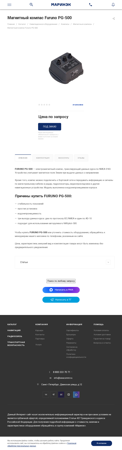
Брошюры (71, 334)
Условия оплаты (101, 330)
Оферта (69, 339)
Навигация (14, 330)
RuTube (61, 394)
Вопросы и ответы (102, 343)
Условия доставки (102, 334)
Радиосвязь (14, 336)
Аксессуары (63, 158)
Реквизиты (71, 343)
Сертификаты (72, 330)
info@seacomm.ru (63, 378)
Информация (74, 324)
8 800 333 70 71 (61, 372)
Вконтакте (46, 394)
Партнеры (40, 339)
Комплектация (43, 158)
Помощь (99, 324)
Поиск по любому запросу (61, 281)
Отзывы (81, 158)
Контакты (39, 334)
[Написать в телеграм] (61, 302)
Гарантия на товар (102, 339)
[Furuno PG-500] (66, 68)
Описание (23, 158)
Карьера (39, 330)
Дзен (68, 394)
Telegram (53, 394)
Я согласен (101, 443)
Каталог (12, 324)
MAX (76, 394)
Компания (41, 324)
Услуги (38, 345)
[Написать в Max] (61, 289)
